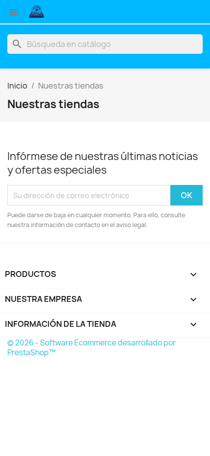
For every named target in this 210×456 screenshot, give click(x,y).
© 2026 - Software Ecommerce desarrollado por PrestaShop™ (91, 348)
